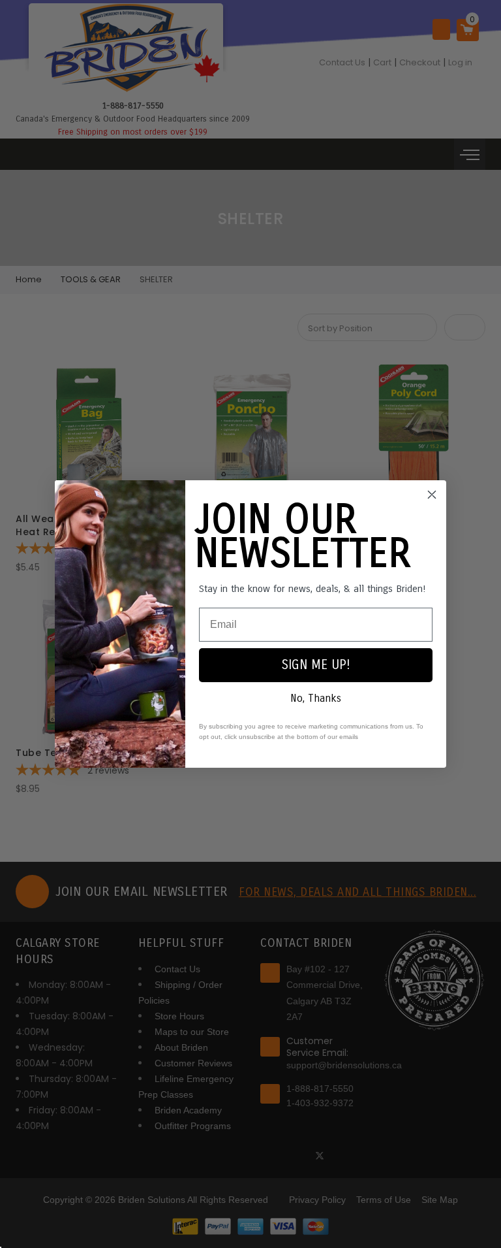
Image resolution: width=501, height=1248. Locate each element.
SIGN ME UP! (316, 664)
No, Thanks (315, 698)
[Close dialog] (432, 494)
